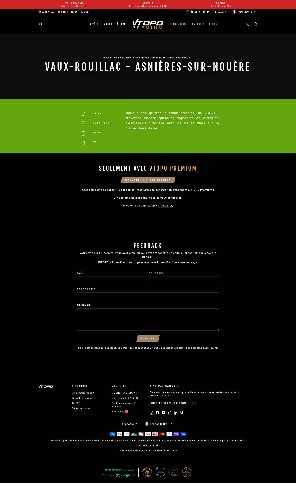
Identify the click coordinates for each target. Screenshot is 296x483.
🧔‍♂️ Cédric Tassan (67, 11)
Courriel (156, 273)
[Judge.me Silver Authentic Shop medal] (160, 472)
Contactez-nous (81, 408)
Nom (80, 273)
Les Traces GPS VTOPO (125, 397)
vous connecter (170, 197)
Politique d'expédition (179, 440)
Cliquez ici (165, 205)
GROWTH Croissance (167, 450)
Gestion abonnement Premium (123, 405)
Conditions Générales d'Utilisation (117, 440)
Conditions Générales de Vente (151, 440)
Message (84, 305)
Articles (198, 24)
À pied (107, 24)
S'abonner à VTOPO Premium (148, 180)
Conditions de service (174, 347)
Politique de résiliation (203, 440)
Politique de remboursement (231, 440)
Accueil (106, 57)
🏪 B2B (84, 11)
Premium (118, 57)
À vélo (94, 24)
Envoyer (148, 338)
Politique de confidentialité (139, 347)
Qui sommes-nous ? (83, 392)
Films (213, 24)
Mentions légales (59, 440)
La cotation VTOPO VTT (125, 392)
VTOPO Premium (201, 189)
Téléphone (86, 289)
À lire (121, 24)
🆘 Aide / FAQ (46, 11)
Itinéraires (178, 24)
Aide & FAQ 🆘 (120, 411)
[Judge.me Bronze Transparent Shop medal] (186, 472)
